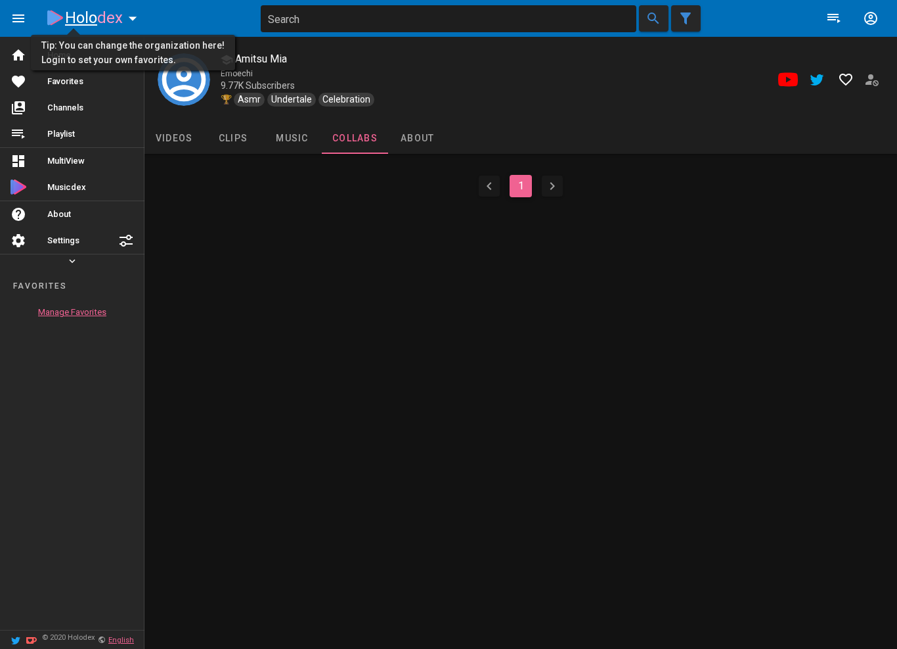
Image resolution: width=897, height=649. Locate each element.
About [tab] (417, 138)
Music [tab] (292, 138)
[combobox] (448, 18)
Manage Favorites (72, 312)
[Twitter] (16, 639)
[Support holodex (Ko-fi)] (31, 639)
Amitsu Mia (259, 59)
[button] (126, 241)
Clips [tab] (233, 138)
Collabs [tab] (355, 138)
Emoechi (237, 73)
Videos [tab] (174, 138)
